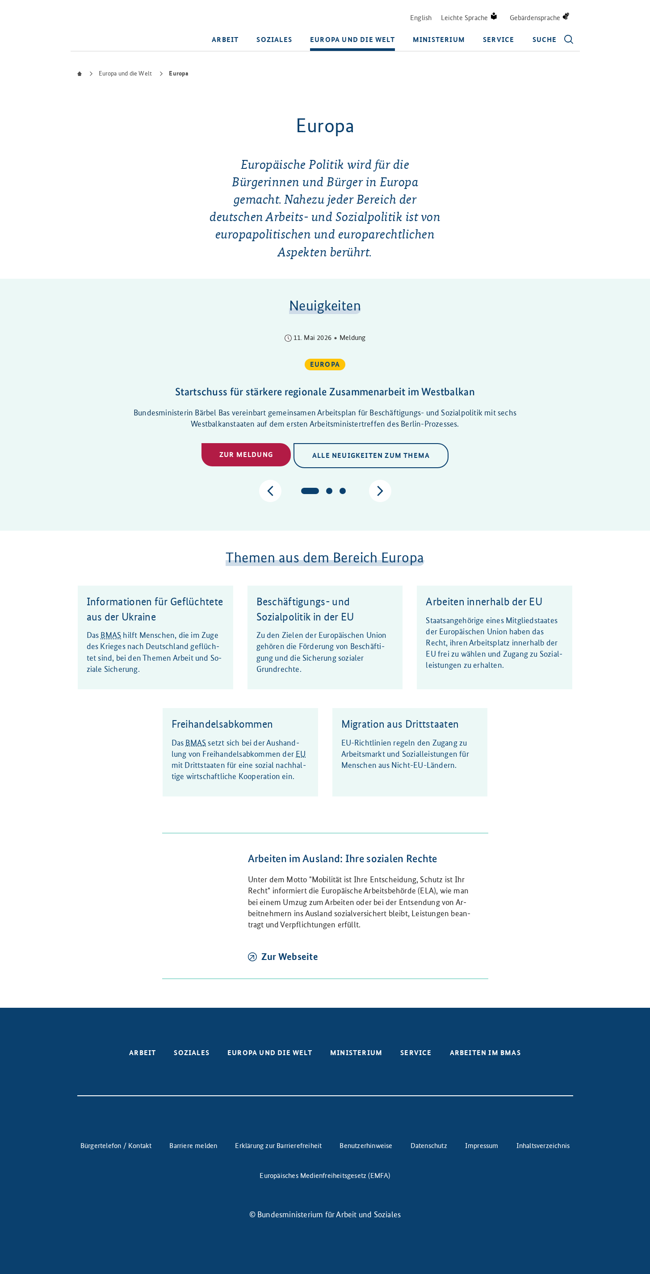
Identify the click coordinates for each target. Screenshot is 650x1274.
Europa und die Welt (352, 39)
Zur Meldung (246, 454)
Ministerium (439, 39)
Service (498, 39)
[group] (325, 402)
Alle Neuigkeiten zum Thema (371, 455)
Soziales (274, 39)
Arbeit (225, 39)
